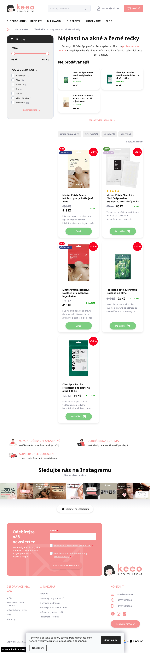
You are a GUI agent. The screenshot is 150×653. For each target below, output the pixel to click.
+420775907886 (124, 600)
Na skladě (22, 75)
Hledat (86, 8)
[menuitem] (17, 21)
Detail (78, 231)
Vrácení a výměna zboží (51, 612)
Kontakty (11, 619)
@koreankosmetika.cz (75, 475)
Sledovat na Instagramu (78, 508)
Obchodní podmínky (50, 603)
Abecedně (126, 134)
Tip (19, 89)
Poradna (44, 593)
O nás (9, 597)
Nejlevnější (91, 134)
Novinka (21, 84)
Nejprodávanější (69, 134)
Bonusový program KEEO (52, 598)
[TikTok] (124, 613)
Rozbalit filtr (30, 110)
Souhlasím (110, 640)
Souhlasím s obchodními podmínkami (72, 545)
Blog (9, 614)
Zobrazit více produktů (100, 120)
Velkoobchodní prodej (17, 610)
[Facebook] (113, 613)
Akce (19, 80)
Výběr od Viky (23, 98)
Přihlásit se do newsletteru (66, 565)
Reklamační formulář (50, 616)
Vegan (20, 93)
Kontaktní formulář (125, 623)
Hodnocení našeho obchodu (16, 604)
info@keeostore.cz (125, 594)
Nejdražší (109, 134)
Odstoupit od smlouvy (13, 649)
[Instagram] (118, 613)
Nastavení (38, 647)
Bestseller (22, 102)
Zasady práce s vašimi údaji (53, 607)
